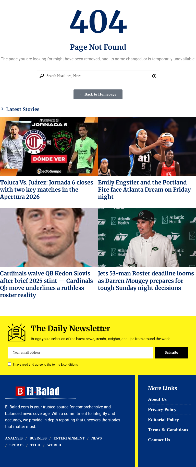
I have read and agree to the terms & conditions (45, 364)
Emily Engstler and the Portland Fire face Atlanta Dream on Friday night (144, 190)
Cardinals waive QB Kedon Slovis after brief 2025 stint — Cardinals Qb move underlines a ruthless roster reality (46, 284)
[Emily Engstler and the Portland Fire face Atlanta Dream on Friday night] (147, 146)
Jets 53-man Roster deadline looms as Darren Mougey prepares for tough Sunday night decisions (146, 280)
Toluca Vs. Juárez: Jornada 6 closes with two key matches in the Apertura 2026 (46, 190)
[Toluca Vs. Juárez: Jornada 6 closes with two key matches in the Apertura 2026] (49, 146)
